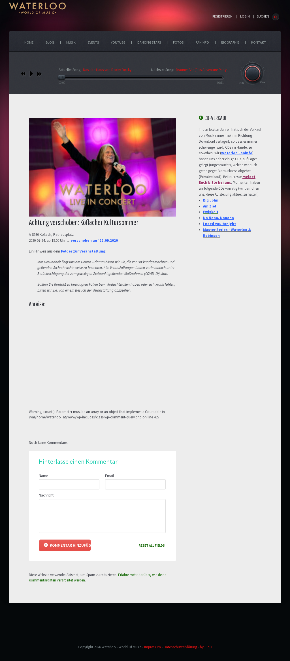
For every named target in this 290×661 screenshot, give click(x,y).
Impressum (152, 647)
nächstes (39, 74)
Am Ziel (209, 206)
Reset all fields (152, 545)
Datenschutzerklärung (180, 647)
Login (245, 16)
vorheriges (23, 74)
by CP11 (206, 647)
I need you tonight (219, 223)
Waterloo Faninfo (236, 153)
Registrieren (222, 16)
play (31, 74)
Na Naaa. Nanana (218, 217)
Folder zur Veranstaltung (83, 251)
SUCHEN (263, 16)
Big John (210, 200)
